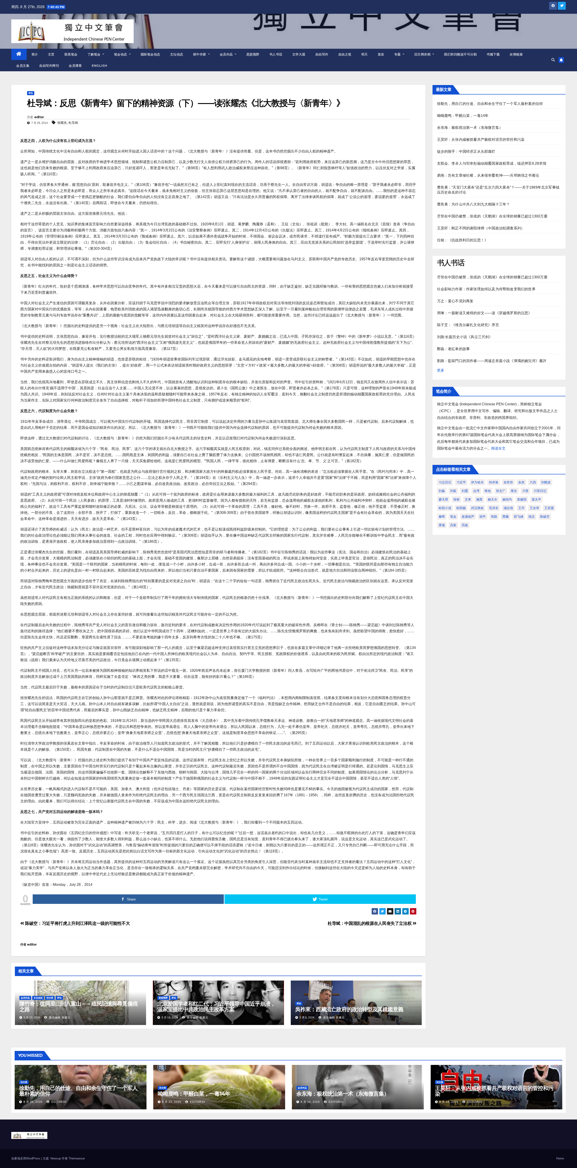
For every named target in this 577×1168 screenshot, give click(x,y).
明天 (364, 54)
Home (560, 1158)
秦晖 (442, 516)
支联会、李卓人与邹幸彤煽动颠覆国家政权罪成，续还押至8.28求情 (491, 163)
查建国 (522, 499)
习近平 (461, 482)
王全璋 (534, 508)
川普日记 (540, 491)
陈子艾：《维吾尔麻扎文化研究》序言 (468, 325)
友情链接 (516, 54)
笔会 (453, 516)
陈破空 (545, 516)
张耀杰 (62, 123)
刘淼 (442, 491)
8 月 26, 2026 (33, 1101)
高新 (453, 525)
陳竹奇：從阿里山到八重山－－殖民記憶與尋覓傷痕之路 (78, 1006)
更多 (440, 370)
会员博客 (75, 66)
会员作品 (227, 54)
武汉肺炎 (477, 508)
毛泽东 (493, 508)
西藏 (505, 516)
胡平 (482, 516)
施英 (479, 499)
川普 (525, 491)
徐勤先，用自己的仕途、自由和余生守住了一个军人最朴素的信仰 (490, 104)
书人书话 (275, 54)
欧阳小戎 (445, 508)
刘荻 (453, 491)
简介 (35, 54)
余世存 (508, 482)
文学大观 (298, 54)
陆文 (532, 516)
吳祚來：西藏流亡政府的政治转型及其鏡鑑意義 (349, 1009)
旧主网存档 (423, 54)
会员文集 (22, 66)
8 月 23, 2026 (448, 1101)
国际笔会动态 (150, 54)
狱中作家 (200, 54)
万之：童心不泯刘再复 (455, 301)
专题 (398, 54)
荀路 (494, 516)
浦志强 (508, 508)
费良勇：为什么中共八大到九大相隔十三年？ (473, 204)
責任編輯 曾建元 (59, 1017)
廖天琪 (443, 499)
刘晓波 (546, 482)
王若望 (549, 508)
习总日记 (445, 482)
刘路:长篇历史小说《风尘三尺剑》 (465, 337)
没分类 (49, 998)
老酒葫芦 (468, 516)
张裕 (456, 499)
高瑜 (465, 525)
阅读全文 (498, 448)
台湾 (476, 491)
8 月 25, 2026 (171, 1101)
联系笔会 (71, 54)
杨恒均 (507, 499)
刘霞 (465, 491)
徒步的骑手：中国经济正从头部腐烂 (466, 151)
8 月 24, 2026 (310, 1101)
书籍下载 (493, 54)
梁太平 (536, 499)
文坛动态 (176, 54)
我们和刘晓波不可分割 (460, 54)
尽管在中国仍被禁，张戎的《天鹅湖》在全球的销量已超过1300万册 (492, 216)
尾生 (514, 491)
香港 (442, 525)
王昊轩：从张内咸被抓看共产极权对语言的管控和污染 (481, 139)
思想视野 (252, 54)
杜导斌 (73, 123)
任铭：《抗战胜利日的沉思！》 (462, 240)
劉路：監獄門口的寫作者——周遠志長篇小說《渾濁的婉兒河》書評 (492, 361)
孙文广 (501, 491)
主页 (51, 54)
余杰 (521, 482)
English (99, 66)
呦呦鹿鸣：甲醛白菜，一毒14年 (463, 116)
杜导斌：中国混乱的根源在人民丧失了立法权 (370, 923)
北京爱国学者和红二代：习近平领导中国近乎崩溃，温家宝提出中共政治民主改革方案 (216, 1006)
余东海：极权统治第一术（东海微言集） (470, 127)
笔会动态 (121, 54)
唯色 (488, 491)
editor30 (58, 1101)
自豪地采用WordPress (26, 1158)
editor (39, 117)
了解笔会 (94, 54)
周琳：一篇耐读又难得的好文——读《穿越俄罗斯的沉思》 (484, 313)
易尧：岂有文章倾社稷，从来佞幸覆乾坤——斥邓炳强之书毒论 (488, 175)
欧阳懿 (461, 508)
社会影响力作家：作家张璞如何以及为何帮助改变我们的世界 (486, 289)
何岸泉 (493, 482)
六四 (533, 482)
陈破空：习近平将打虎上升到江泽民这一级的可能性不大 (77, 923)
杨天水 (492, 499)
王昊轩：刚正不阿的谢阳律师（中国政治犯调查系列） (481, 228)
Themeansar (77, 1158)
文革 (468, 499)
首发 (381, 54)
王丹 (521, 508)
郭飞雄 (518, 516)
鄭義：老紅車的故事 (453, 349)
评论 (30, 93)
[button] (553, 60)
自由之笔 (344, 54)
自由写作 (321, 54)
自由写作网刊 (49, 66)
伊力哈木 (477, 482)
